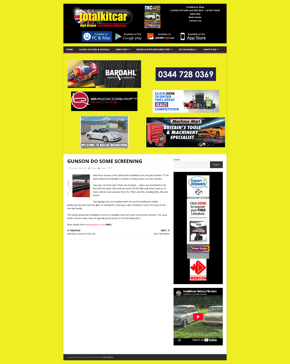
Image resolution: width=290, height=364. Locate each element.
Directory (121, 49)
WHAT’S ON (210, 49)
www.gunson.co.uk (95, 224)
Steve (93, 168)
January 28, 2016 (78, 168)
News (103, 168)
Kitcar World (187, 49)
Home (69, 49)
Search (177, 159)
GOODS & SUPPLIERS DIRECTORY (153, 49)
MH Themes (108, 357)
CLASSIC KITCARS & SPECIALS (94, 49)
